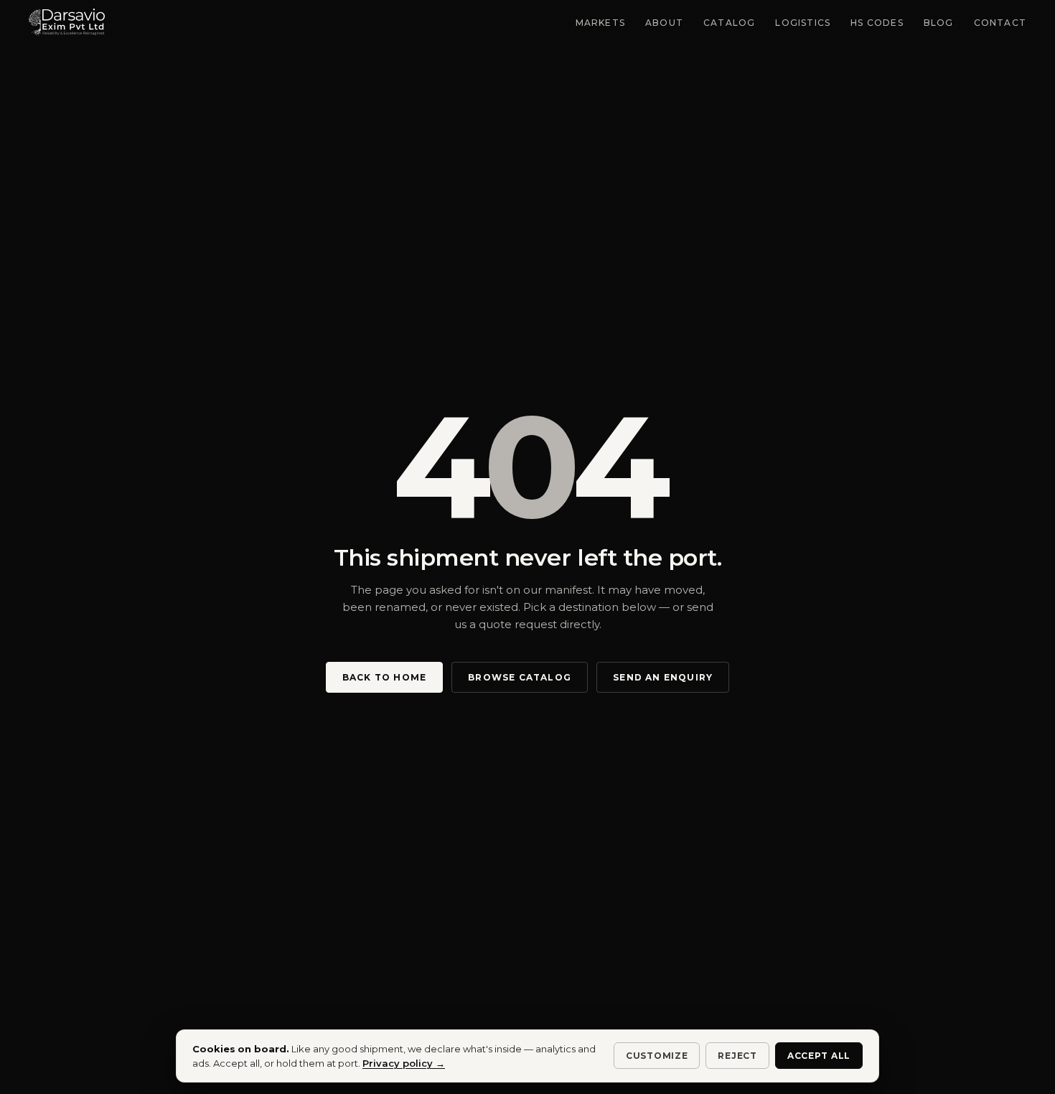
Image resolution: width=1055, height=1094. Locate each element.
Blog (939, 22)
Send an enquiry (663, 677)
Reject (737, 1055)
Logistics (802, 22)
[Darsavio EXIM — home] (67, 22)
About (664, 22)
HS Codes (877, 22)
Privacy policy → (403, 1063)
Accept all (818, 1055)
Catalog (729, 22)
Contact (1000, 22)
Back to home (384, 677)
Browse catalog (519, 677)
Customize (657, 1055)
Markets (600, 22)
